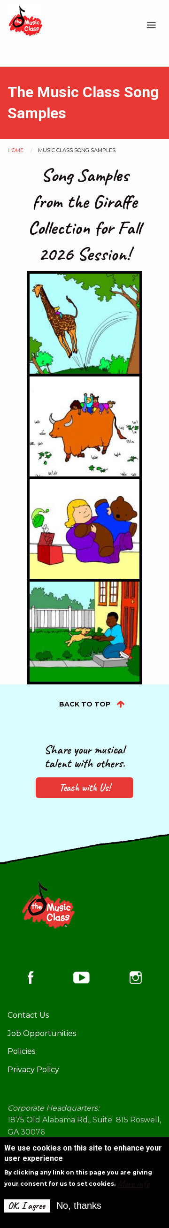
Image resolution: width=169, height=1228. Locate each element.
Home (15, 150)
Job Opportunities (42, 1033)
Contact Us (28, 1015)
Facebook (31, 977)
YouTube (81, 977)
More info (133, 1184)
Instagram (135, 977)
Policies (21, 1051)
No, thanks (78, 1205)
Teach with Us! (84, 787)
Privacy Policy (33, 1069)
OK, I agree (26, 1206)
